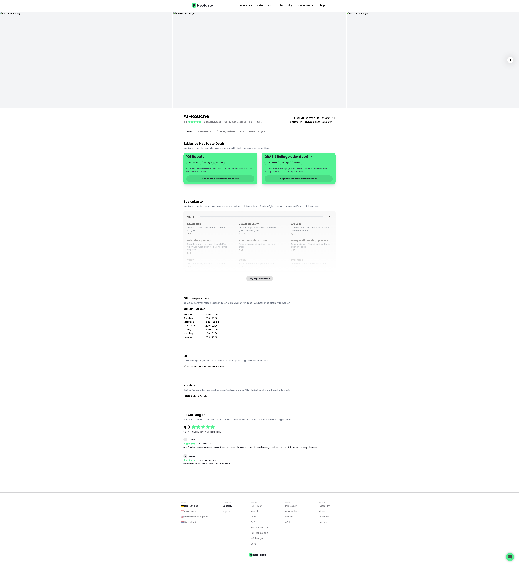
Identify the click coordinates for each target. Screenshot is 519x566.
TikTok (322, 511)
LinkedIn (323, 522)
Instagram (324, 505)
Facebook (324, 516)
